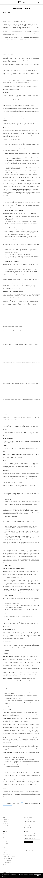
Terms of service (27, 825)
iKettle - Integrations (7, 854)
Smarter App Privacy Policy (29, 821)
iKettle (4, 817)
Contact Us (5, 850)
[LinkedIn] (32, 850)
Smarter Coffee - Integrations (9, 856)
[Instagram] (29, 850)
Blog (4, 837)
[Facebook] (24, 850)
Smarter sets (5, 825)
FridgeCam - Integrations (8, 858)
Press (4, 835)
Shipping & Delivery (7, 860)
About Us (5, 833)
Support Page (6, 852)
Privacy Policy (26, 819)
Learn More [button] (4, 876)
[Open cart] (40, 2)
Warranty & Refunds (7, 862)
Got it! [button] (37, 875)
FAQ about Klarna (27, 827)
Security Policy (6, 843)
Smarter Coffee (6, 819)
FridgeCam (5, 821)
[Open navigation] (2, 2)
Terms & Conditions (28, 817)
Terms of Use (26, 823)
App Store (5, 839)
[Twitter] (26, 850)
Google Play (5, 841)
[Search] (38, 2)
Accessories (5, 823)
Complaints (5, 864)
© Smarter (4, 870)
